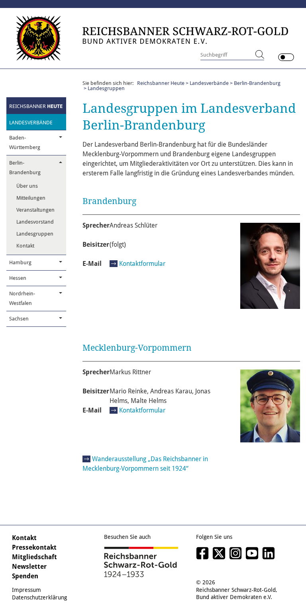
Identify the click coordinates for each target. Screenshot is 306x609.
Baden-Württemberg (24, 142)
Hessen (17, 278)
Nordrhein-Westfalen (22, 298)
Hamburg (20, 262)
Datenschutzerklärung (39, 597)
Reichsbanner (36, 106)
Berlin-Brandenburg (25, 167)
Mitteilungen (30, 198)
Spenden (25, 576)
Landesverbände (31, 123)
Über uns (27, 186)
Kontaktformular (142, 263)
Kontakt (25, 246)
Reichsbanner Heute (160, 83)
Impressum (26, 590)
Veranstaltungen (35, 210)
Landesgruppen (34, 234)
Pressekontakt (34, 547)
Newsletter (29, 566)
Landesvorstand (35, 222)
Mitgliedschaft (34, 557)
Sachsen (19, 319)
